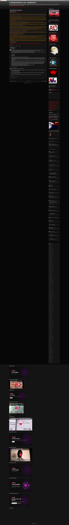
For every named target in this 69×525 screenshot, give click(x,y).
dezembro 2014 (51, 279)
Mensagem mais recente (13, 81)
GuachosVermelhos (52, 151)
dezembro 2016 (51, 251)
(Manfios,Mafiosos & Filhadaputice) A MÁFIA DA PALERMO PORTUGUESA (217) (54, 145)
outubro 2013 (50, 296)
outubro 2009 (50, 351)
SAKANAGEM (51, 227)
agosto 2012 (50, 312)
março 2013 (50, 304)
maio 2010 (50, 344)
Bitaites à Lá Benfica (52, 180)
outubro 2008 (50, 357)
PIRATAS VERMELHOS (52, 213)
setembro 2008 (50, 358)
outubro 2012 (50, 310)
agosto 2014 (50, 284)
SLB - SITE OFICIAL (52, 141)
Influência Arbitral (52, 200)
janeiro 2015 (50, 278)
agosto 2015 (50, 270)
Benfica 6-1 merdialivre (52, 152)
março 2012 (50, 318)
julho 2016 (50, 257)
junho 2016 (50, 258)
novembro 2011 (51, 323)
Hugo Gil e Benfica (52, 164)
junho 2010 (50, 343)
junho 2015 (50, 272)
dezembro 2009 (51, 350)
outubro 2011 (50, 324)
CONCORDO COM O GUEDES (53, 177)
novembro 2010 (51, 337)
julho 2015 (50, 271)
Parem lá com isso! (52, 231)
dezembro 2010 (51, 336)
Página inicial (29, 81)
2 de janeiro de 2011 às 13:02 (14, 53)
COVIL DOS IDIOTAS (52, 206)
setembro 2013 (50, 297)
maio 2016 (50, 259)
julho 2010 (50, 342)
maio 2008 (50, 362)
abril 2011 (50, 331)
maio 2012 (50, 316)
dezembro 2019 (51, 244)
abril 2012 (50, 317)
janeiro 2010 (50, 349)
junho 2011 (50, 329)
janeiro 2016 (50, 264)
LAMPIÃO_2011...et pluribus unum (54, 217)
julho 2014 (50, 285)
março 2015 (50, 276)
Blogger (36, 523)
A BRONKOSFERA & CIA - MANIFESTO (22, 2)
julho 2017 (50, 245)
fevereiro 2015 (50, 277)
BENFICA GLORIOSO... (52, 224)
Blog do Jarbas (51, 192)
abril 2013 (50, 303)
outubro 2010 (50, 338)
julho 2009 (50, 355)
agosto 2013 (50, 298)
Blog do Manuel (52, 220)
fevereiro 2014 (50, 291)
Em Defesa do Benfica (52, 155)
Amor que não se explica (52, 189)
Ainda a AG (51, 169)
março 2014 (50, 290)
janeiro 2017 (50, 250)
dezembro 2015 (51, 265)
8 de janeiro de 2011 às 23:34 (14, 76)
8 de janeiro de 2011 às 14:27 (14, 66)
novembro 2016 (51, 252)
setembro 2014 (50, 283)
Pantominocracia (52, 238)
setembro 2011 (50, 325)
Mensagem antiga (44, 81)
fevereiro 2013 (50, 305)
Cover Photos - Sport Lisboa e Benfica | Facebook (53, 138)
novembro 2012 (51, 309)
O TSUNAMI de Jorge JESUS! (53, 239)
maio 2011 (50, 330)
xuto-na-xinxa (51, 186)
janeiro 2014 (50, 292)
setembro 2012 (50, 311)
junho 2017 (50, 246)
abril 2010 (50, 345)
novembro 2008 (51, 356)
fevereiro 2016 (50, 263)
